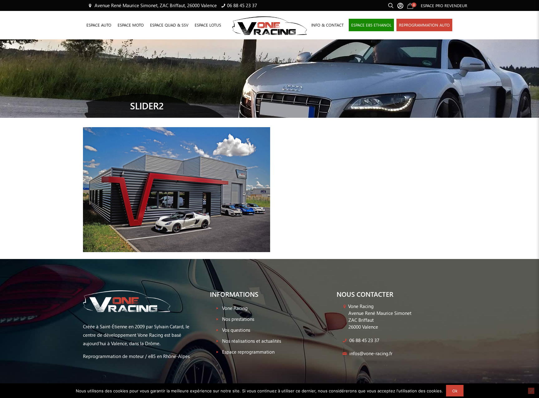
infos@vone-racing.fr (370, 353)
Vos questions (236, 330)
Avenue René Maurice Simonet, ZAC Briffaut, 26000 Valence (155, 5)
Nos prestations (238, 319)
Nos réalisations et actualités (251, 341)
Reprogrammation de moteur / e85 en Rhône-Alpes (136, 356)
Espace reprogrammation (248, 352)
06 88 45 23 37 (242, 5)
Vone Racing (235, 308)
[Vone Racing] (269, 25)
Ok (454, 390)
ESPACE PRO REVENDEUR (444, 5)
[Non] (531, 391)
